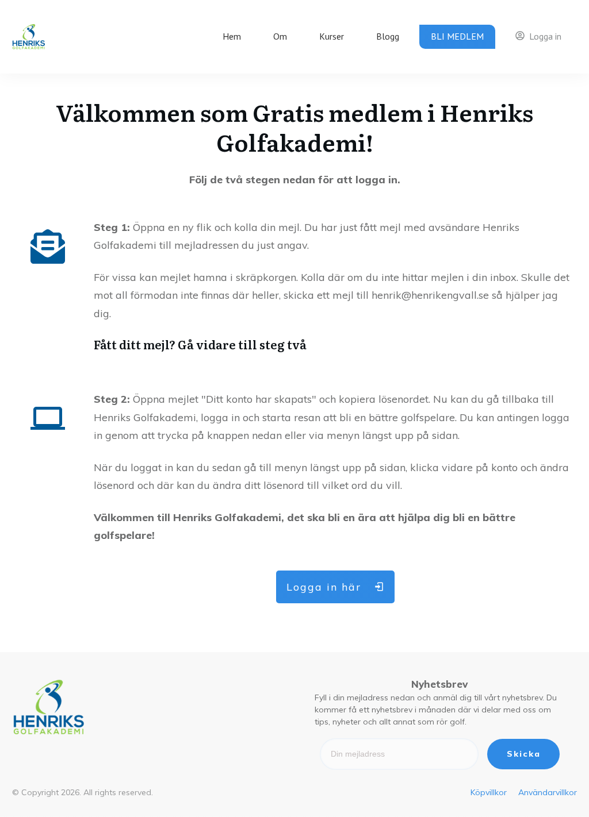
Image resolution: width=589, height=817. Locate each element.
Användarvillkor (547, 792)
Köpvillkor (489, 792)
